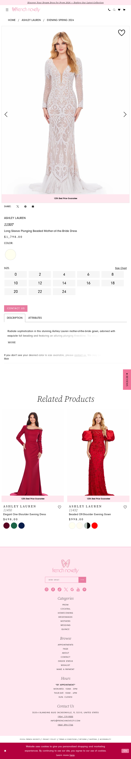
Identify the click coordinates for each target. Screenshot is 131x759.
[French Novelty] (65, 566)
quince (65, 629)
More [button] (12, 342)
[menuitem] (7, 10)
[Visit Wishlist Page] (119, 10)
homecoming (65, 613)
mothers (65, 621)
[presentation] (33, 455)
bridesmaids (65, 617)
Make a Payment (65, 669)
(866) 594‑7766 (65, 725)
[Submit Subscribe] (82, 580)
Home (12, 20)
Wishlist (65, 665)
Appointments (65, 645)
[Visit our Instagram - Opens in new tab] (47, 589)
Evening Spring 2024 (60, 20)
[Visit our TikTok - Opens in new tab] (59, 589)
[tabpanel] (65, 114)
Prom (65, 605)
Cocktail (65, 609)
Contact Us (16, 308)
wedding (66, 625)
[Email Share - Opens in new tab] (33, 206)
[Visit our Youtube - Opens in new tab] (78, 589)
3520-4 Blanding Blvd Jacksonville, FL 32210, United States (65, 712)
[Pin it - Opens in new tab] (25, 206)
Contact (65, 657)
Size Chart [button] (121, 268)
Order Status (65, 661)
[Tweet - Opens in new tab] (17, 206)
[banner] (26, 9)
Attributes (35, 317)
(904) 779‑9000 (65, 717)
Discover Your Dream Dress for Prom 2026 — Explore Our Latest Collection (65, 2)
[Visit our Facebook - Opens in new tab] (53, 589)
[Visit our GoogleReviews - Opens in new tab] (72, 589)
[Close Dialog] (5, 751)
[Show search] (114, 10)
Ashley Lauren (31, 20)
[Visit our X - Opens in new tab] (66, 589)
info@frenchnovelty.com (65, 721)
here (72, 755)
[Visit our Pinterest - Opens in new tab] (84, 589)
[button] (7, 10)
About (65, 653)
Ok (125, 750)
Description (15, 317)
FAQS (65, 649)
